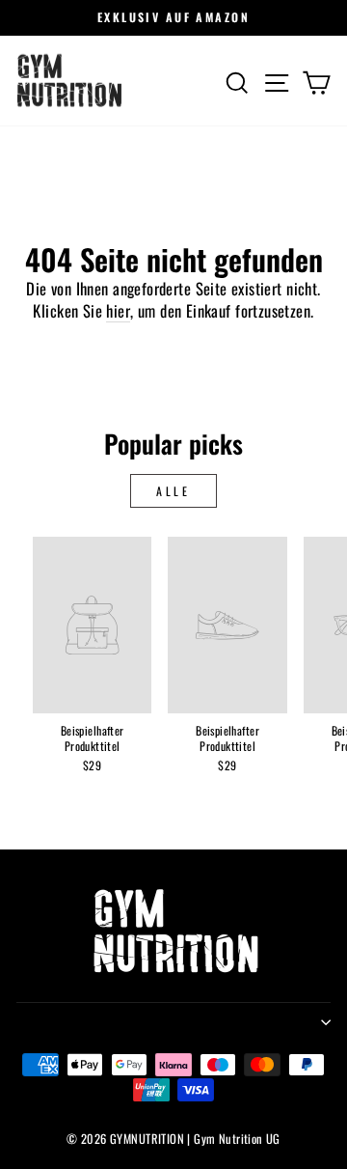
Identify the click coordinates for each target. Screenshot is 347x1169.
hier (118, 310)
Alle (173, 491)
